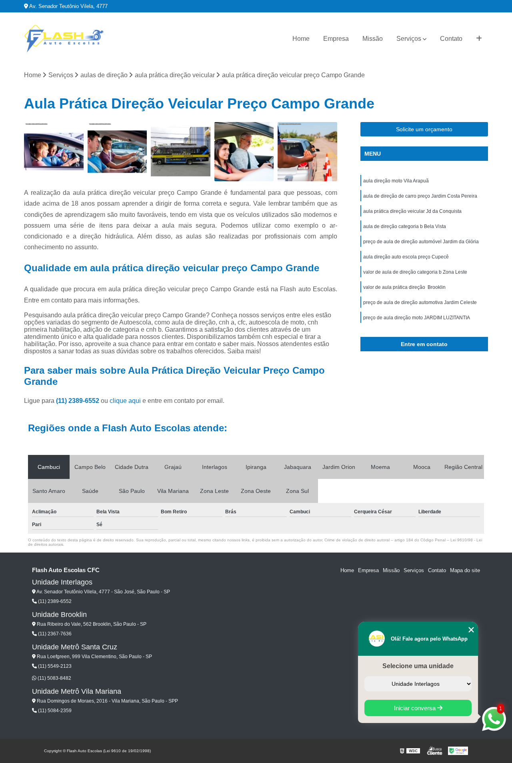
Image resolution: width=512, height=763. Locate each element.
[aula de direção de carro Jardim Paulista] (54, 152)
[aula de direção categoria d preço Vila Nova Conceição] (180, 152)
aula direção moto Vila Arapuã (396, 181)
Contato (451, 38)
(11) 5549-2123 (54, 666)
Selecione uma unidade (418, 666)
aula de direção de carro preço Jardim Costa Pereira (420, 196)
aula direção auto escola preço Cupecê (406, 257)
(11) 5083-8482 (53, 678)
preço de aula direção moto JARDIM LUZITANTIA (416, 317)
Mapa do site (465, 570)
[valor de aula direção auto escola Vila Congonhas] (307, 152)
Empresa (336, 38)
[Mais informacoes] (479, 39)
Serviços (408, 38)
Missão (372, 38)
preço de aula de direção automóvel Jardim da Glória (421, 241)
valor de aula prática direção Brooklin (404, 287)
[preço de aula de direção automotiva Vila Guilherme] (244, 152)
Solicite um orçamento (424, 129)
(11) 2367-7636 (54, 634)
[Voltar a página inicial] (64, 39)
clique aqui (125, 400)
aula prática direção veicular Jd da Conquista (412, 211)
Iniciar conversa (415, 708)
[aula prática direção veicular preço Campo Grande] (117, 152)
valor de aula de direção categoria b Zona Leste (415, 272)
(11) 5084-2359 (54, 710)
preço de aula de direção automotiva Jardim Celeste (420, 302)
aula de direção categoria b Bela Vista (404, 226)
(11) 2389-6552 (78, 400)
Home (301, 38)
